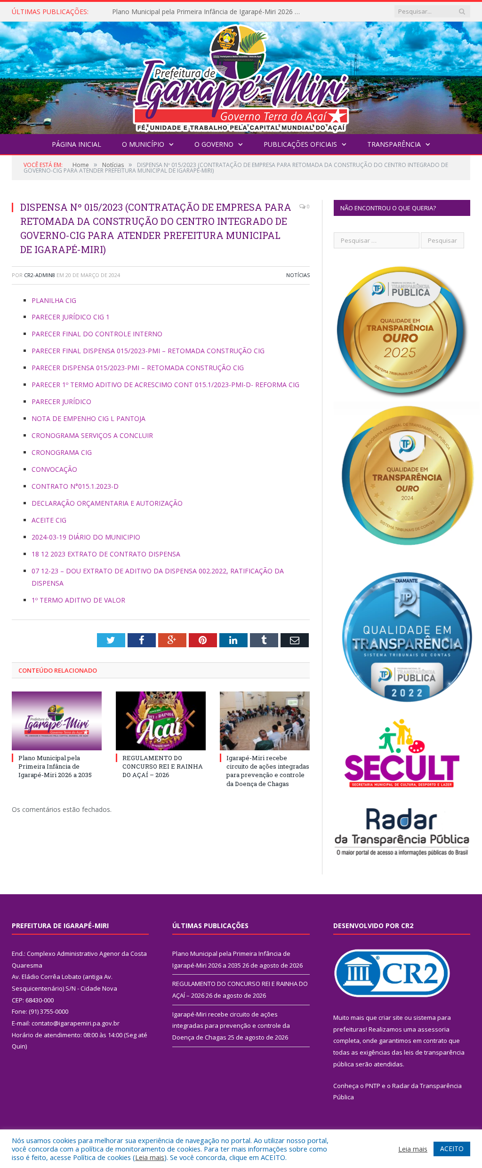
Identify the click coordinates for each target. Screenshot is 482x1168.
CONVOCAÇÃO (54, 469)
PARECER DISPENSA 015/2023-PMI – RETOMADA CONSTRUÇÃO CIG (138, 367)
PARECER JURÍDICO (61, 401)
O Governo (213, 144)
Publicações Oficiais (300, 144)
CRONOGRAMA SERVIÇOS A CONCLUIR (92, 435)
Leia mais (149, 1157)
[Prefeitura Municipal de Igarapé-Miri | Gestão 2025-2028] (241, 75)
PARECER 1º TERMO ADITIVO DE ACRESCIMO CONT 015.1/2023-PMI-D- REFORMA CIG (165, 384)
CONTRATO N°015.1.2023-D (75, 486)
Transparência (394, 144)
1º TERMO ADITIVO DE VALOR (78, 600)
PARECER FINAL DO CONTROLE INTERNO (97, 333)
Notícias (298, 274)
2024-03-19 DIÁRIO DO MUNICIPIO (86, 536)
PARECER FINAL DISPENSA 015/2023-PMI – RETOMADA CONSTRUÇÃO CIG (148, 350)
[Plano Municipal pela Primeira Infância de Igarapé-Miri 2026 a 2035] (57, 720)
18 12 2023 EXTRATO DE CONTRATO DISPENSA (106, 553)
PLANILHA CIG (54, 300)
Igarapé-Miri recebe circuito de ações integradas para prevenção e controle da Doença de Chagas (267, 771)
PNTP (372, 1085)
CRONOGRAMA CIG (62, 452)
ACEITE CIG (49, 520)
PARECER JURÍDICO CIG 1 (71, 316)
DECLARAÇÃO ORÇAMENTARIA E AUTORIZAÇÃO (107, 503)
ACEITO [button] (452, 1148)
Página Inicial (76, 144)
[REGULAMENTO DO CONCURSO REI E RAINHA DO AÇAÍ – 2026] (161, 720)
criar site (390, 1017)
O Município (143, 144)
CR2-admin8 (39, 274)
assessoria (434, 1029)
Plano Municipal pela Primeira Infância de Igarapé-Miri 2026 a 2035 (55, 766)
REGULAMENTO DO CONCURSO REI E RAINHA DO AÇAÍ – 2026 (208, 12)
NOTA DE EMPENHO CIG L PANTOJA (88, 418)
